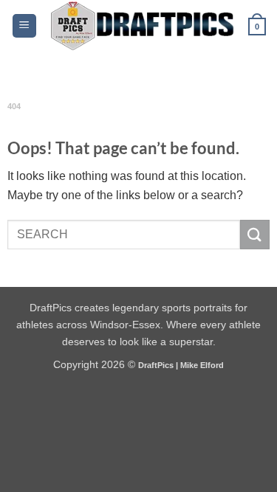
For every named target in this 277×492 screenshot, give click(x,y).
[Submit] (255, 234)
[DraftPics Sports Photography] (142, 26)
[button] (24, 26)
